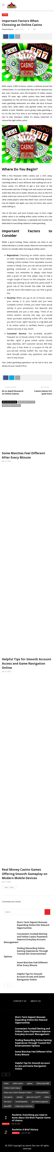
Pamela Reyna (7, 29)
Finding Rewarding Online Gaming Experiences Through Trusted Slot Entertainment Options (26, 952)
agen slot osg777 (33, 1097)
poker (6, 1083)
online (46, 1097)
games (29, 1083)
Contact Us (19, 1001)
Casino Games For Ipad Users (43, 392)
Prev (6, 887)
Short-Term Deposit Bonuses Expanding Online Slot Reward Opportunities (33, 925)
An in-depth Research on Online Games (12, 392)
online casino (18, 1083)
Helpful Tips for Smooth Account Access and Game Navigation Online (26, 663)
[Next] (10, 985)
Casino (5, 15)
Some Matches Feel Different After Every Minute (23, 455)
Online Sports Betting (24, 1106)
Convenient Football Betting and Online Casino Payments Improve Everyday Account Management (25, 938)
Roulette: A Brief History (25, 1129)
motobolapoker (22, 1101)
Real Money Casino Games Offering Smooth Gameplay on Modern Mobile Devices (24, 873)
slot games (8, 1097)
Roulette (6, 1124)
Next (12, 887)
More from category (11, 405)
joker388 (7, 1106)
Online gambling (42, 1092)
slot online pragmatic (40, 1101)
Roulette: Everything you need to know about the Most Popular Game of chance (31, 1117)
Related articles (9, 402)
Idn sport (7, 1101)
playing (19, 1097)
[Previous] (6, 985)
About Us (36, 1001)
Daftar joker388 (43, 1083)
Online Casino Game (12, 1088)
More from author (26, 402)
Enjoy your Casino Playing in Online (17, 1092)
